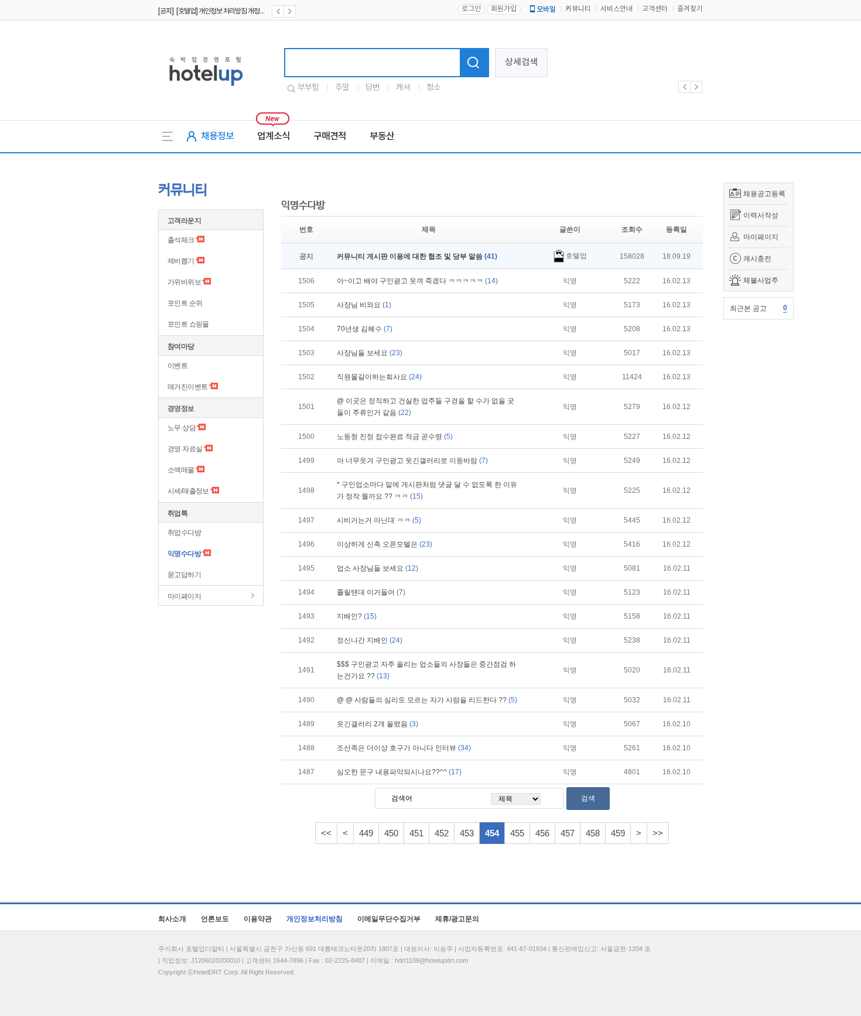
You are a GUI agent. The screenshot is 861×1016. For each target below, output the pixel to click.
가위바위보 (184, 282)
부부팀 (308, 87)
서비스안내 (616, 9)
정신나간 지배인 (369, 640)
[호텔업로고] (206, 88)
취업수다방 (184, 532)
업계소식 (273, 136)
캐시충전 (757, 259)
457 (568, 833)
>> (657, 833)
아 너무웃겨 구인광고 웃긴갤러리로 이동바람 (412, 460)
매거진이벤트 (187, 387)
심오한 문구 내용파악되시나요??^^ (399, 772)
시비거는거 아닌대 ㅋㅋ (379, 520)
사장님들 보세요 (369, 353)
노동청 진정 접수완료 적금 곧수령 (395, 437)
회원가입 (504, 9)
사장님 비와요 (364, 305)
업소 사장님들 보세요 (377, 568)
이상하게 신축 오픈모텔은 (384, 544)
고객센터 (655, 9)
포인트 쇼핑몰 (188, 324)
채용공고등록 (764, 194)
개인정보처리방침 (314, 919)
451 (416, 833)
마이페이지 (760, 237)
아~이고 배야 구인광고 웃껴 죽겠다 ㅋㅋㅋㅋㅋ (417, 281)
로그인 (471, 9)
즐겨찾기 (690, 9)
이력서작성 (760, 215)
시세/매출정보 (188, 491)
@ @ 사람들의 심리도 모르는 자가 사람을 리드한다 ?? (427, 700)
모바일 (546, 9)
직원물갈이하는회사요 (379, 377)
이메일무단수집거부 (389, 919)
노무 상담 (182, 428)
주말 (342, 87)
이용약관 (258, 919)
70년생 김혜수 (364, 329)
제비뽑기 (181, 261)
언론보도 (215, 919)
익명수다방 (184, 554)
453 (467, 833)
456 (542, 833)
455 (517, 833)
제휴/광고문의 (457, 919)
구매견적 (329, 136)
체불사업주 (760, 280)
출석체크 (181, 240)
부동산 (382, 136)
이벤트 (177, 366)
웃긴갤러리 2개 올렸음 (377, 724)
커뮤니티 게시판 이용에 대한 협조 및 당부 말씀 (417, 256)
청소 (433, 87)
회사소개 (172, 919)
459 (618, 833)
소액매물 (181, 470)
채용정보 (217, 136)
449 (366, 833)
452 (442, 833)
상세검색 (521, 62)
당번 (372, 87)
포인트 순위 (185, 303)
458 (593, 833)
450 (391, 833)
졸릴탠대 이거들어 (371, 592)
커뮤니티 (578, 9)
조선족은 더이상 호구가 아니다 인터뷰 (404, 748)
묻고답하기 (184, 575)
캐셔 (403, 87)
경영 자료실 (185, 449)
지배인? (357, 616)
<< (326, 833)
